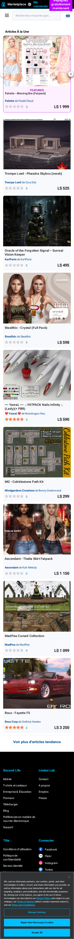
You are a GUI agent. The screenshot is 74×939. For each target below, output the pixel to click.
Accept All (37, 932)
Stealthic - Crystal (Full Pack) (26, 328)
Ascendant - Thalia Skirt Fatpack (28, 559)
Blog (6, 810)
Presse (43, 798)
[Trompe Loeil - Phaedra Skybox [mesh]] (37, 144)
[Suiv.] (71, 74)
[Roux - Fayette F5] (37, 683)
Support (8, 827)
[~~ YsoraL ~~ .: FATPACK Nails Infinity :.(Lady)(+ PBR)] (37, 375)
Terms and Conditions (23, 905)
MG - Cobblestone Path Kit (24, 482)
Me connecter (40, 4)
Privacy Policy (43, 898)
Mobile (7, 779)
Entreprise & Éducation (17, 791)
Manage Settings (37, 912)
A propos (44, 785)
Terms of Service (25, 901)
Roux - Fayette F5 (17, 713)
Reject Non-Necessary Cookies (37, 922)
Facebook (50, 849)
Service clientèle (12, 865)
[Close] (69, 877)
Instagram (51, 863)
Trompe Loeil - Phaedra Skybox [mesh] (33, 173)
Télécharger (10, 804)
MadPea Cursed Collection (24, 636)
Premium (8, 798)
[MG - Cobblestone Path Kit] (37, 452)
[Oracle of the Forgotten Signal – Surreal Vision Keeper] (37, 221)
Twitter (48, 869)
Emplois (44, 791)
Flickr (48, 856)
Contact (43, 779)
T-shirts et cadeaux (15, 785)
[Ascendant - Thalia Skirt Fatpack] (37, 529)
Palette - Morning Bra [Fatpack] (25, 93)
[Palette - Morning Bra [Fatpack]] (37, 61)
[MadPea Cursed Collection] (37, 606)
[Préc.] (3, 74)
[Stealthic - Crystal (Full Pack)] (37, 298)
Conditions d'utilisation (17, 849)
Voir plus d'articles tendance (37, 742)
